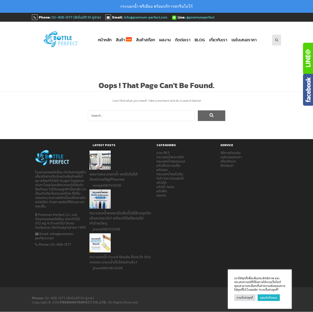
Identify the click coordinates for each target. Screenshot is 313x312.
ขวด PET (163, 152)
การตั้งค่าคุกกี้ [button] (245, 298)
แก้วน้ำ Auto (165, 186)
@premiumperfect (200, 17)
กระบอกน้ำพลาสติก (170, 157)
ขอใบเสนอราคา (244, 40)
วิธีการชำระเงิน (230, 152)
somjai (98, 185)
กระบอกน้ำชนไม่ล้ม (169, 174)
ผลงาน (165, 40)
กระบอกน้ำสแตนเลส (170, 161)
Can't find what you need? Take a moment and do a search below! (156, 101)
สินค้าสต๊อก (145, 40)
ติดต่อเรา (182, 40)
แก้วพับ (161, 191)
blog (200, 40)
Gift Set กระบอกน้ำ (170, 178)
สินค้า (123, 40)
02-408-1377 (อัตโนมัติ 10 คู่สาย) (76, 17)
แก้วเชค (162, 169)
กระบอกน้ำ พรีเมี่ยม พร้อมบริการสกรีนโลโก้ (156, 6)
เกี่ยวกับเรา (218, 40)
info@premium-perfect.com (145, 17)
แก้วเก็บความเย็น (168, 165)
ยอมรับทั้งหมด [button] (268, 298)
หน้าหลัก (105, 40)
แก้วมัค (161, 182)
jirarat (97, 229)
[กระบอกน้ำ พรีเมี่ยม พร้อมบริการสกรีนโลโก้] (61, 39)
